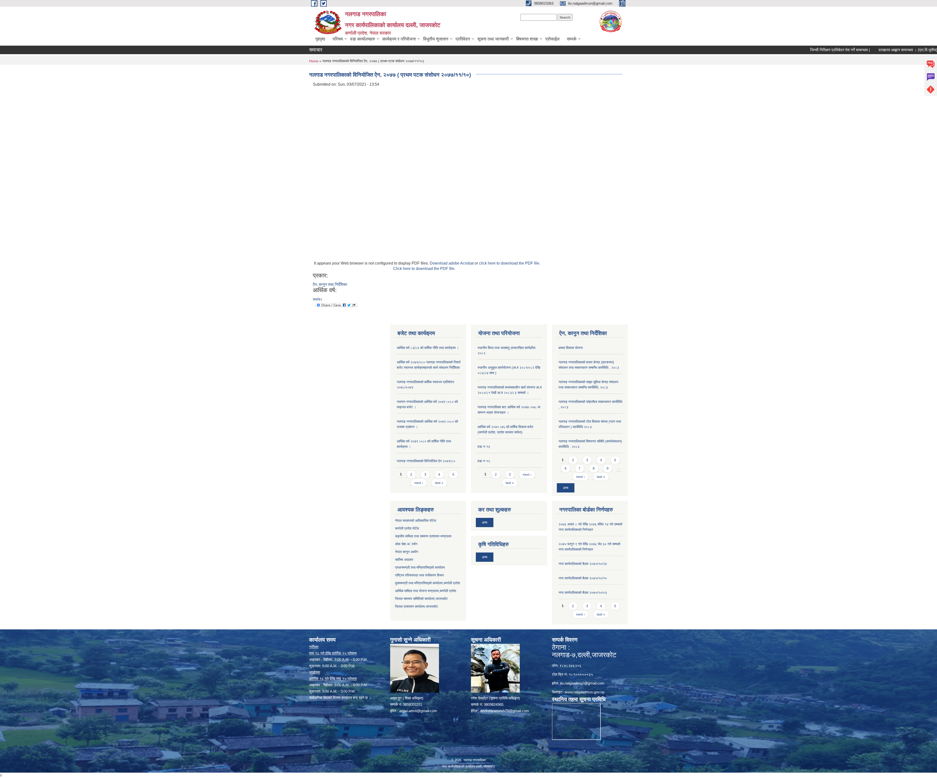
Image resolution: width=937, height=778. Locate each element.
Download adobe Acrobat (452, 263)
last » (439, 483)
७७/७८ (318, 299)
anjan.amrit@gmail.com (418, 711)
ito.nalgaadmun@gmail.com (582, 683)
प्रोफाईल (552, 39)
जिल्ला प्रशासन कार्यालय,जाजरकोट (416, 606)
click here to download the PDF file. (509, 263)
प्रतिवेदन (463, 39)
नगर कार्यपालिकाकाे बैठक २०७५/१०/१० (583, 578)
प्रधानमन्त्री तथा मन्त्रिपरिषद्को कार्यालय (420, 567)
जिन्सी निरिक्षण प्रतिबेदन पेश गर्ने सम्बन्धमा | (804, 50)
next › (418, 483)
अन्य (565, 488)
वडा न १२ (484, 461)
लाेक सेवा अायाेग (406, 544)
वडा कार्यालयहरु (362, 39)
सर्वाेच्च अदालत (404, 560)
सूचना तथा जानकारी (493, 39)
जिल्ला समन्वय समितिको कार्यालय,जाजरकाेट (421, 599)
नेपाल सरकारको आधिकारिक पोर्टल (415, 520)
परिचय (338, 39)
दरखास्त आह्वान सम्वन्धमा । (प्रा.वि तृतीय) (871, 50)
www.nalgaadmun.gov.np (584, 692)
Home (313, 61)
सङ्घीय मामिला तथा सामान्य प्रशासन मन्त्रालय (423, 536)
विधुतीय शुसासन (435, 39)
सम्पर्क (571, 39)
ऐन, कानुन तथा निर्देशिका (330, 284)
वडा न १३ (484, 447)
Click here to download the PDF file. (424, 268)
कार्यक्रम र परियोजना (399, 39)
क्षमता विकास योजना (571, 348)
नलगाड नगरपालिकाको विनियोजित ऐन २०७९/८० (426, 461)
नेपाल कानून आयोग (406, 552)
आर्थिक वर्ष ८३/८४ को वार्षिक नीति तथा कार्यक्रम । (428, 348)
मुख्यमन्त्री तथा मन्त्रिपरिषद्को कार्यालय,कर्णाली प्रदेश (427, 583)
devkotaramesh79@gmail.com (504, 711)
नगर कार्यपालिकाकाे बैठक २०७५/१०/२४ (583, 564)
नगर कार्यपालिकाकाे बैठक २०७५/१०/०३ (583, 592)
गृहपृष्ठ (320, 39)
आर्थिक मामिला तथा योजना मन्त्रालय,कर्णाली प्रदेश (425, 591)
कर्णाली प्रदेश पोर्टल (407, 528)
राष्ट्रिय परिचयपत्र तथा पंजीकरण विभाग (419, 575)
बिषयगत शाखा (527, 39)
